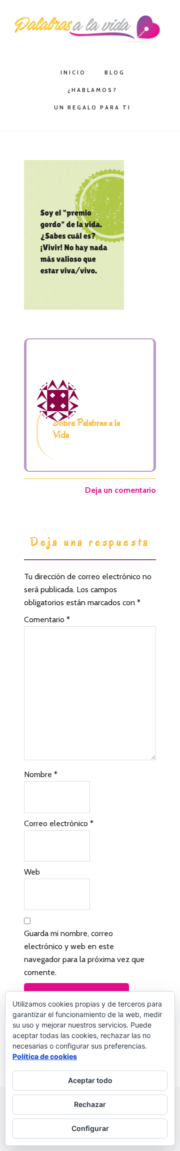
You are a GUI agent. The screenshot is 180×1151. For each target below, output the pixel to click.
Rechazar (90, 1104)
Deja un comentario (120, 490)
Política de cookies (44, 1056)
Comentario (47, 619)
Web (32, 872)
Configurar (90, 1128)
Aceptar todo (90, 1080)
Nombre (41, 774)
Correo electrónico (59, 823)
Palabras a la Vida (90, 29)
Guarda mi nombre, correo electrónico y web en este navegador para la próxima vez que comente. (84, 953)
